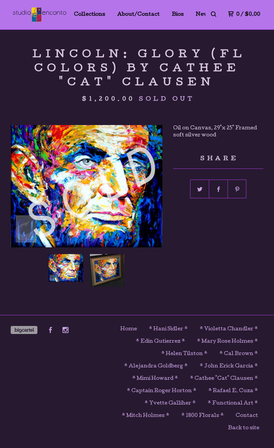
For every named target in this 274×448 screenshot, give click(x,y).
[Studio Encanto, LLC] (39, 15)
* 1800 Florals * (202, 416)
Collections (89, 14)
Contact (247, 416)
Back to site (243, 428)
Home (128, 329)
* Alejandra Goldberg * (156, 366)
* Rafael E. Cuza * (233, 391)
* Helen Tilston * (184, 354)
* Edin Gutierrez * (160, 341)
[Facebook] (50, 331)
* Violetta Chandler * (228, 329)
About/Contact (138, 14)
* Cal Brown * (238, 354)
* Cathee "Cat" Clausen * (224, 378)
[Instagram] (65, 331)
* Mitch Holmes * (145, 416)
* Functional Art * (233, 403)
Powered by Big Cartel (24, 330)
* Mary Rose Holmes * (227, 341)
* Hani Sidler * (168, 329)
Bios (178, 14)
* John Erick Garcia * (228, 366)
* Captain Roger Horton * (161, 391)
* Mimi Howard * (155, 378)
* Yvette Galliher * (170, 403)
